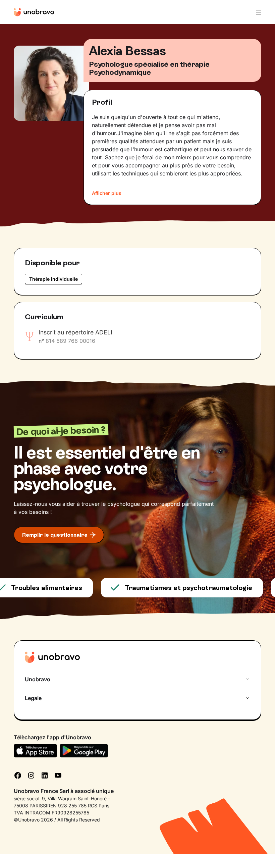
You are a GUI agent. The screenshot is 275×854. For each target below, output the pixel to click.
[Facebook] (18, 775)
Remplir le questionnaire (55, 535)
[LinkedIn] (45, 775)
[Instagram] (31, 775)
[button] (256, 12)
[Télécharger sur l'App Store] (35, 750)
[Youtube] (58, 775)
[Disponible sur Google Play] (84, 750)
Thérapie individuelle (53, 279)
